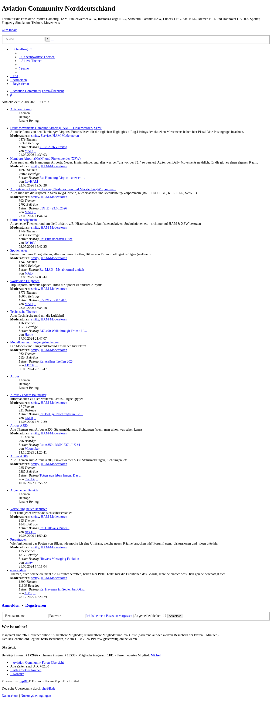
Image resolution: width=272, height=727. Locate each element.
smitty (35, 135)
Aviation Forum (20, 109)
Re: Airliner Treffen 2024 (57, 361)
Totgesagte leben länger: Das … (61, 475)
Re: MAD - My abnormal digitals (62, 269)
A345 (28, 593)
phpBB (23, 681)
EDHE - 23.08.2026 (53, 208)
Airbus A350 (19, 425)
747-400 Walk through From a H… (63, 331)
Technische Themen (23, 311)
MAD (29, 151)
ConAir (30, 479)
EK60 (29, 418)
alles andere (18, 570)
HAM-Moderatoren (65, 135)
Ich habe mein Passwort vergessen (109, 615)
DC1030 (30, 243)
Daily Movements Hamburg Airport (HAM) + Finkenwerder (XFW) (56, 128)
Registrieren (35, 605)
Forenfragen (18, 539)
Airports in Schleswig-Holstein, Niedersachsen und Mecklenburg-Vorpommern (63, 189)
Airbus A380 (19, 456)
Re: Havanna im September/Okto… (64, 589)
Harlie (29, 334)
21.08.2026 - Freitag (53, 147)
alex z (29, 532)
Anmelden (11, 605)
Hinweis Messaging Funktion (59, 559)
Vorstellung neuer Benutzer (28, 509)
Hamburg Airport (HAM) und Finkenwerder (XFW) (45, 158)
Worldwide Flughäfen (25, 281)
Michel (155, 655)
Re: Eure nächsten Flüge (56, 239)
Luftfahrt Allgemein (23, 220)
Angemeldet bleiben (148, 615)
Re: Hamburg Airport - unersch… (62, 177)
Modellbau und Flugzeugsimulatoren (35, 342)
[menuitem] (37, 57)
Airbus (14, 376)
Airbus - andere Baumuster (28, 395)
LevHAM (31, 181)
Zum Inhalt (9, 30)
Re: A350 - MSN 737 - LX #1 (60, 445)
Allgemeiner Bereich (24, 490)
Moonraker (32, 448)
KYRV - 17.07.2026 (53, 300)
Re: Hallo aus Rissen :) (55, 528)
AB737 (29, 365)
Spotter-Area (18, 250)
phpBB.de (48, 688)
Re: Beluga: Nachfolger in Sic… (61, 414)
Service (46, 135)
